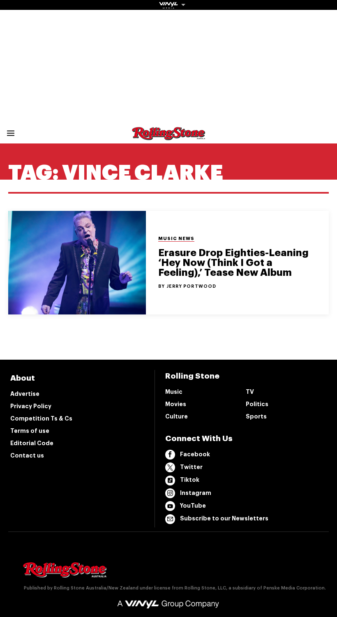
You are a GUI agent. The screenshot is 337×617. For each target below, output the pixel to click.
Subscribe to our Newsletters (224, 518)
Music (173, 392)
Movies (175, 404)
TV (250, 392)
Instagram (195, 493)
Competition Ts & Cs (41, 418)
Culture (176, 416)
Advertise (24, 394)
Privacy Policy (30, 406)
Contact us (27, 455)
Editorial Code (31, 443)
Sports (256, 416)
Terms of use (29, 431)
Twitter (191, 467)
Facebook (195, 454)
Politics (257, 404)
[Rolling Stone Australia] (168, 136)
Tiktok (189, 480)
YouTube (193, 505)
